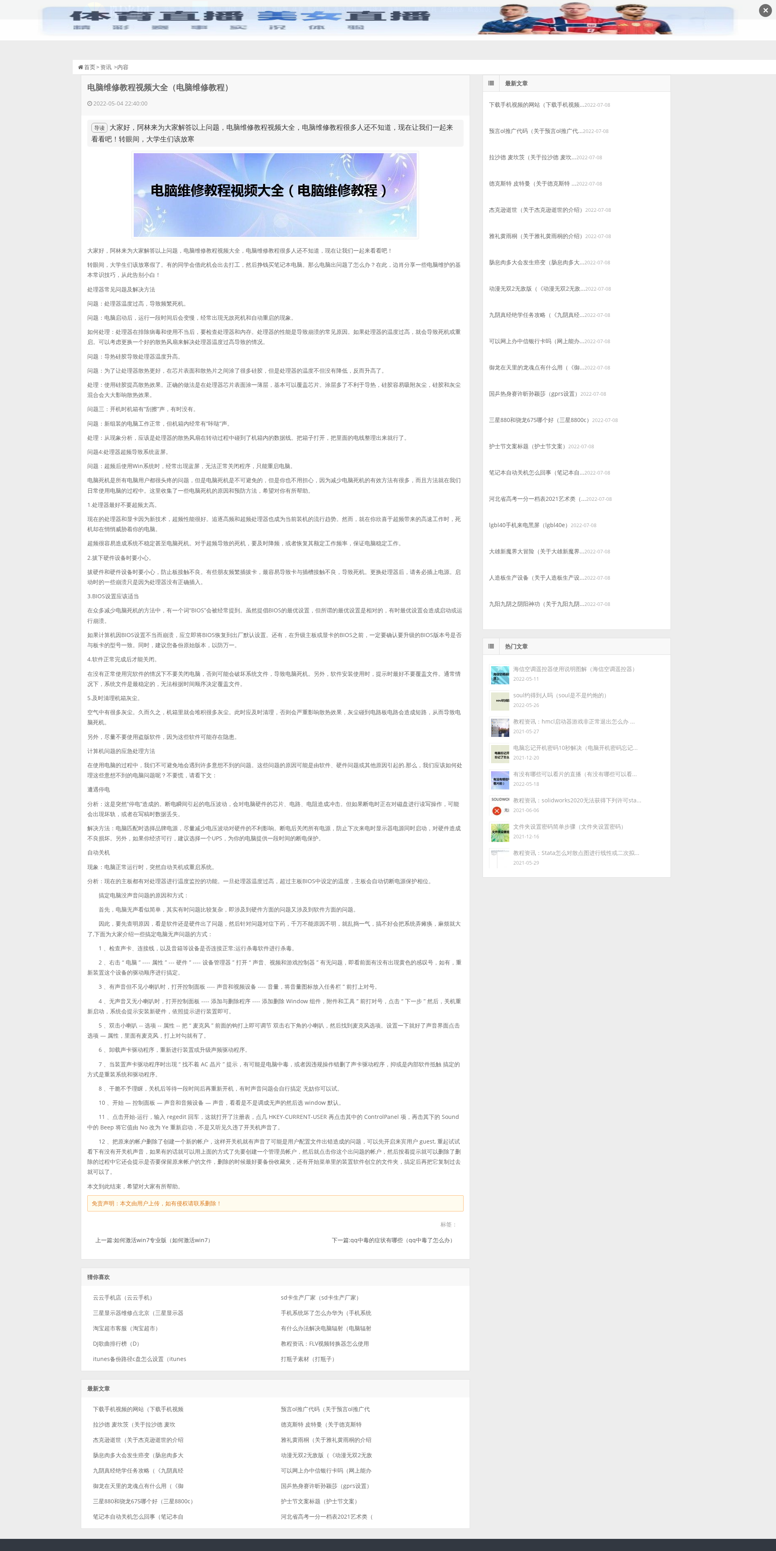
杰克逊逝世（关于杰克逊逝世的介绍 (138, 1439)
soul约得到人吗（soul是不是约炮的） (561, 695)
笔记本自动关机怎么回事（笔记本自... (536, 472)
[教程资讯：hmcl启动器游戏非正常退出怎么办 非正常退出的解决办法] (499, 726)
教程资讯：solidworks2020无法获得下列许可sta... (577, 800)
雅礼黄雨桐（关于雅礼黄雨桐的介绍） (537, 236)
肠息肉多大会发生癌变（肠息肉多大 (138, 1455)
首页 (89, 67)
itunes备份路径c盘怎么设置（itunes (139, 1359)
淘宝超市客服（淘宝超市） (127, 1328)
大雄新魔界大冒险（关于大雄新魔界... (536, 551)
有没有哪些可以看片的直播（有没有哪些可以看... (575, 774)
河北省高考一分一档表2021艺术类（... (537, 498)
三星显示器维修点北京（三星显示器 (138, 1313)
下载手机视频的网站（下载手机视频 (138, 1409)
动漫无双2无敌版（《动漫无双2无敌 (326, 1455)
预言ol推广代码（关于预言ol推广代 (325, 1409)
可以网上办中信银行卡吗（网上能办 (326, 1470)
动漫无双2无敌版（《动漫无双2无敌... (537, 288)
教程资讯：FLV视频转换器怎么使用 (325, 1343)
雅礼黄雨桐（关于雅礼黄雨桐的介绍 (326, 1439)
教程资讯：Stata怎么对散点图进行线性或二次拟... (576, 853)
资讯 (106, 67)
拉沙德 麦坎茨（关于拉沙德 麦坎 (134, 1424)
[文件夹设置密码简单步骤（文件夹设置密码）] (499, 831)
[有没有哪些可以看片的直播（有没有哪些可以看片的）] (499, 778)
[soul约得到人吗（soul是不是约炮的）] (499, 700)
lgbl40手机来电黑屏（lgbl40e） (530, 525)
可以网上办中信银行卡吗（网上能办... (536, 341)
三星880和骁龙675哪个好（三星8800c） (144, 1501)
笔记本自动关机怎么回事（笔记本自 (138, 1516)
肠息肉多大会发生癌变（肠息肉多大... (536, 262)
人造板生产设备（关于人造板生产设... (536, 577)
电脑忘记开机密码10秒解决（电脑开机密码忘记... (575, 747)
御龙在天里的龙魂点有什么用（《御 (138, 1486)
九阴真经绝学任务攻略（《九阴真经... (536, 315)
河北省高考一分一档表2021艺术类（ (327, 1516)
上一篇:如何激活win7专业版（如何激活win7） (154, 1240)
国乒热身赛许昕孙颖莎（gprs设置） (326, 1486)
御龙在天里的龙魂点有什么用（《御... (536, 367)
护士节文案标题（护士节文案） (320, 1501)
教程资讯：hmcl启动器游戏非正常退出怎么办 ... (574, 721)
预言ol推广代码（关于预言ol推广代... (536, 131)
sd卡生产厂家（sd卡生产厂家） (321, 1297)
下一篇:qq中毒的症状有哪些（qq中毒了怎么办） (393, 1240)
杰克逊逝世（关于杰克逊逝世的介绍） (537, 209)
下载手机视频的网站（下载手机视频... (536, 104)
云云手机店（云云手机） (124, 1297)
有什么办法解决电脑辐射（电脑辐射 (326, 1328)
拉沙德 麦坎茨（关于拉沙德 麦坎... (532, 157)
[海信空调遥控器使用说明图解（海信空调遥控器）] (499, 673)
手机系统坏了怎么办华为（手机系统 (326, 1313)
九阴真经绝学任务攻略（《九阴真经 (138, 1470)
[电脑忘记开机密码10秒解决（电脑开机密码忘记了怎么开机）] (499, 752)
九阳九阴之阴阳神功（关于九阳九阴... (536, 604)
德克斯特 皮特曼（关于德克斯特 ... (532, 183)
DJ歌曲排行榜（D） (117, 1343)
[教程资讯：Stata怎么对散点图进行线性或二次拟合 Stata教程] (499, 857)
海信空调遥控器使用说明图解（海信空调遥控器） (575, 669)
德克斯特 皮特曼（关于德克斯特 (321, 1424)
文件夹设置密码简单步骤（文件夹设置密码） (569, 826)
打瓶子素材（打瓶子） (309, 1359)
